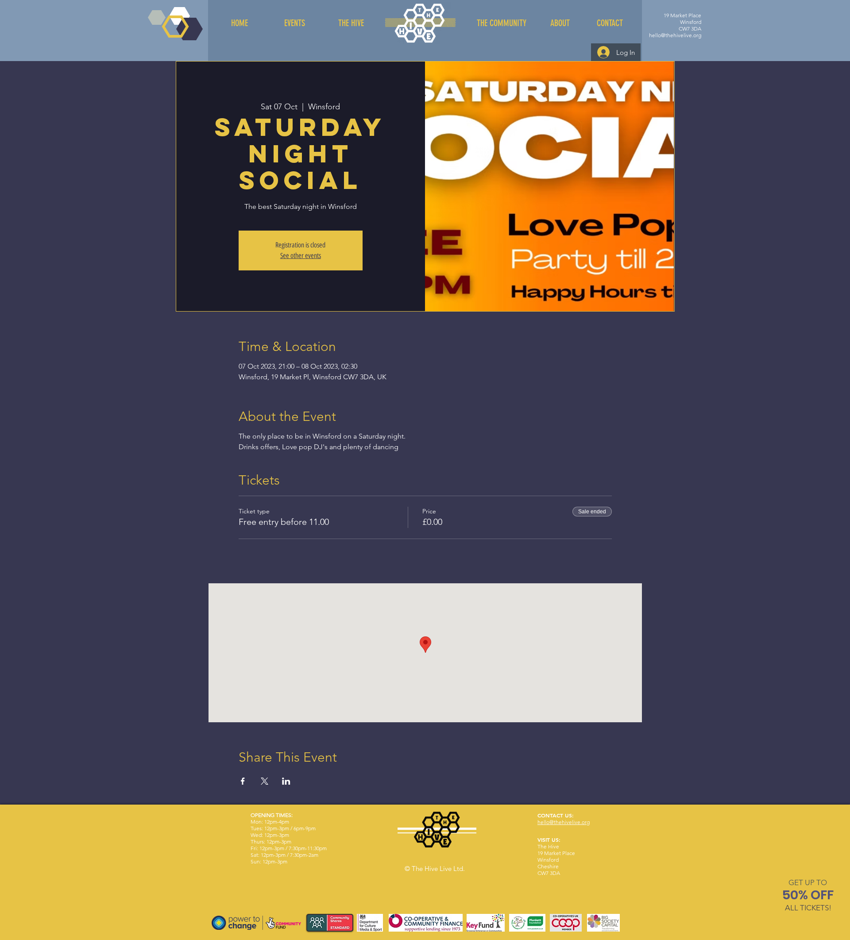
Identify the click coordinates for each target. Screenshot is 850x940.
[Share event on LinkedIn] (286, 781)
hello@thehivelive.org (675, 35)
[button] (807, 882)
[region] (808, 897)
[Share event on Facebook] (243, 781)
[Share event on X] (264, 781)
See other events (300, 255)
